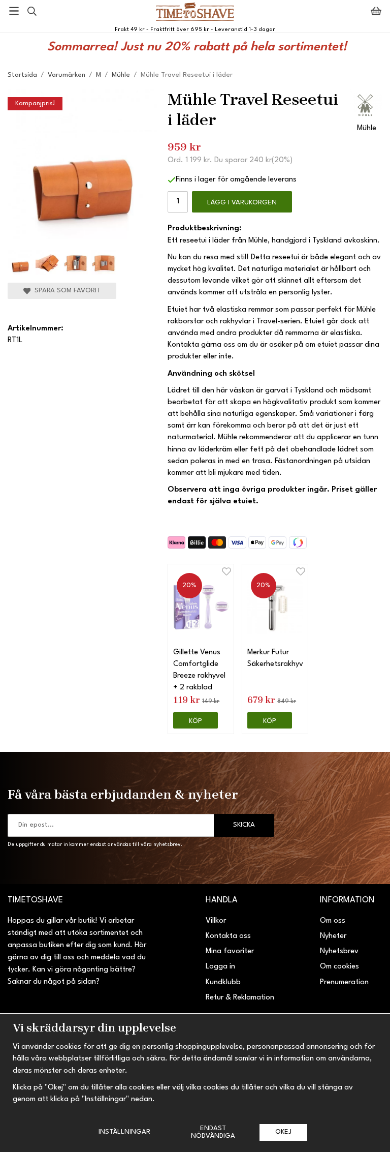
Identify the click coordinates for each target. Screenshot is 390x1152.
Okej (283, 1132)
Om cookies (339, 967)
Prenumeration (344, 982)
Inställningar (124, 1132)
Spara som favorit (65, 290)
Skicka (244, 825)
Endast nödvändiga (213, 1132)
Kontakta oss (228, 936)
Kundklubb (223, 982)
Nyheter (333, 936)
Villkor (216, 921)
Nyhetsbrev (339, 951)
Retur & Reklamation (240, 998)
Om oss (332, 921)
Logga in (220, 967)
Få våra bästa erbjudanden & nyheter (123, 794)
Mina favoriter (230, 951)
